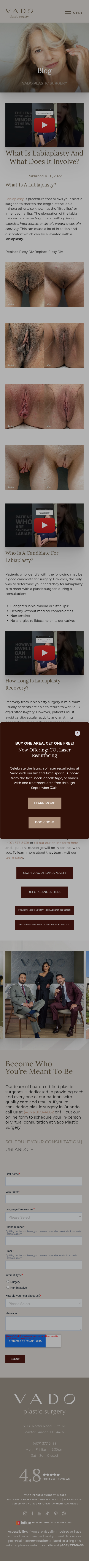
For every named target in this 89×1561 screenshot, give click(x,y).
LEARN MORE (44, 803)
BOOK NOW (44, 822)
